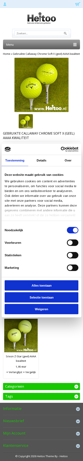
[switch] (72, 242)
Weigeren (41, 309)
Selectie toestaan (42, 297)
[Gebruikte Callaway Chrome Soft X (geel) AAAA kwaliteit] (26, 121)
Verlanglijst (15, 372)
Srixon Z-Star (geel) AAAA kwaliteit (21, 358)
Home (6, 54)
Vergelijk (30, 372)
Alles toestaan (42, 285)
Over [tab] (68, 160)
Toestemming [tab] (14, 160)
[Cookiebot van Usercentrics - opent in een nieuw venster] (60, 149)
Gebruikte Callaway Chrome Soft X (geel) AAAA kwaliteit (46, 54)
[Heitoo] (41, 19)
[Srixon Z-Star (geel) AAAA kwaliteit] (21, 336)
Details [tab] (42, 160)
